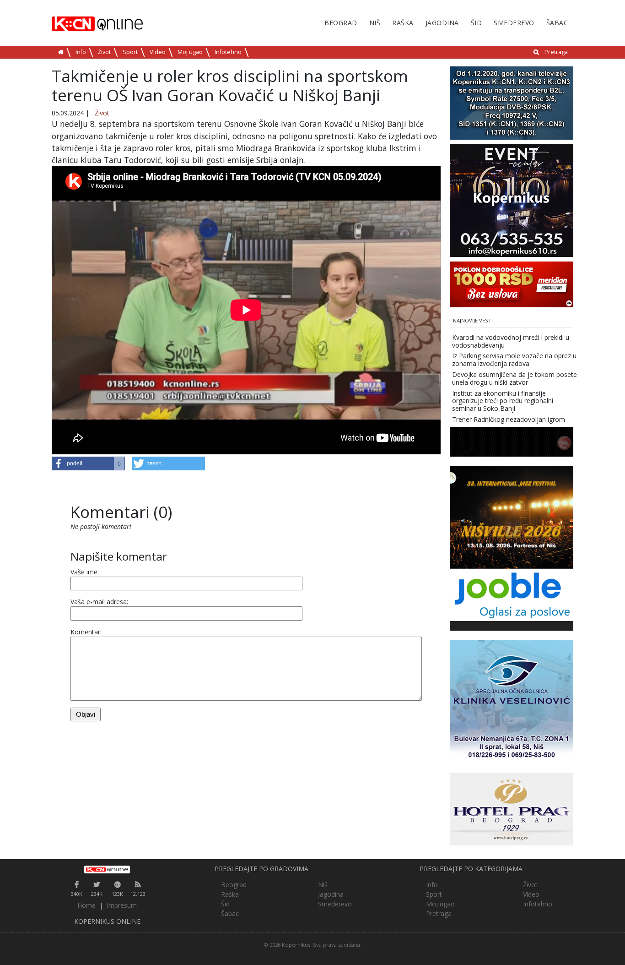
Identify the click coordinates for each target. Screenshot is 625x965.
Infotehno (228, 52)
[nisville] (511, 516)
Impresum (122, 905)
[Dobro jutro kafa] (511, 440)
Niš (375, 22)
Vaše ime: (84, 571)
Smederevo (514, 22)
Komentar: (86, 631)
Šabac (557, 22)
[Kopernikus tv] (511, 102)
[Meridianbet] (511, 283)
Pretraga (556, 52)
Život (104, 52)
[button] (88, 463)
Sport (130, 52)
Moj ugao (190, 52)
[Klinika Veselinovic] (511, 701)
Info (80, 52)
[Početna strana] (107, 869)
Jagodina (442, 22)
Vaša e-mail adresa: (99, 601)
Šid (476, 22)
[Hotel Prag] (511, 808)
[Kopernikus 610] (511, 200)
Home (86, 905)
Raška (403, 22)
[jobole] (511, 594)
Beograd (340, 22)
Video (158, 52)
